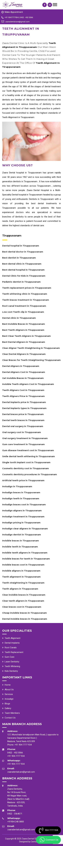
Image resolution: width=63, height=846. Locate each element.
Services (9, 694)
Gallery (8, 708)
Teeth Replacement (14, 652)
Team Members (12, 713)
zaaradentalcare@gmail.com (21, 772)
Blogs (7, 703)
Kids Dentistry (11, 671)
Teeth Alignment (12, 638)
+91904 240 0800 (15, 821)
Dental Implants (12, 643)
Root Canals (11, 647)
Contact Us (10, 717)
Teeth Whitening (12, 666)
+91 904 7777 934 (23, 744)
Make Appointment (14, 12)
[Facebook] (44, 5)
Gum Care (9, 657)
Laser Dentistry (12, 661)
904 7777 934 (51, 830)
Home (8, 684)
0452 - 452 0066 (15, 752)
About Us (9, 689)
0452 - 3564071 (14, 813)
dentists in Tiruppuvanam (25, 181)
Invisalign (9, 699)
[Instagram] (50, 5)
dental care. (38, 225)
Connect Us (52, 839)
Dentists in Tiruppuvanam (42, 199)
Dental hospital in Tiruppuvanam (26, 172)
